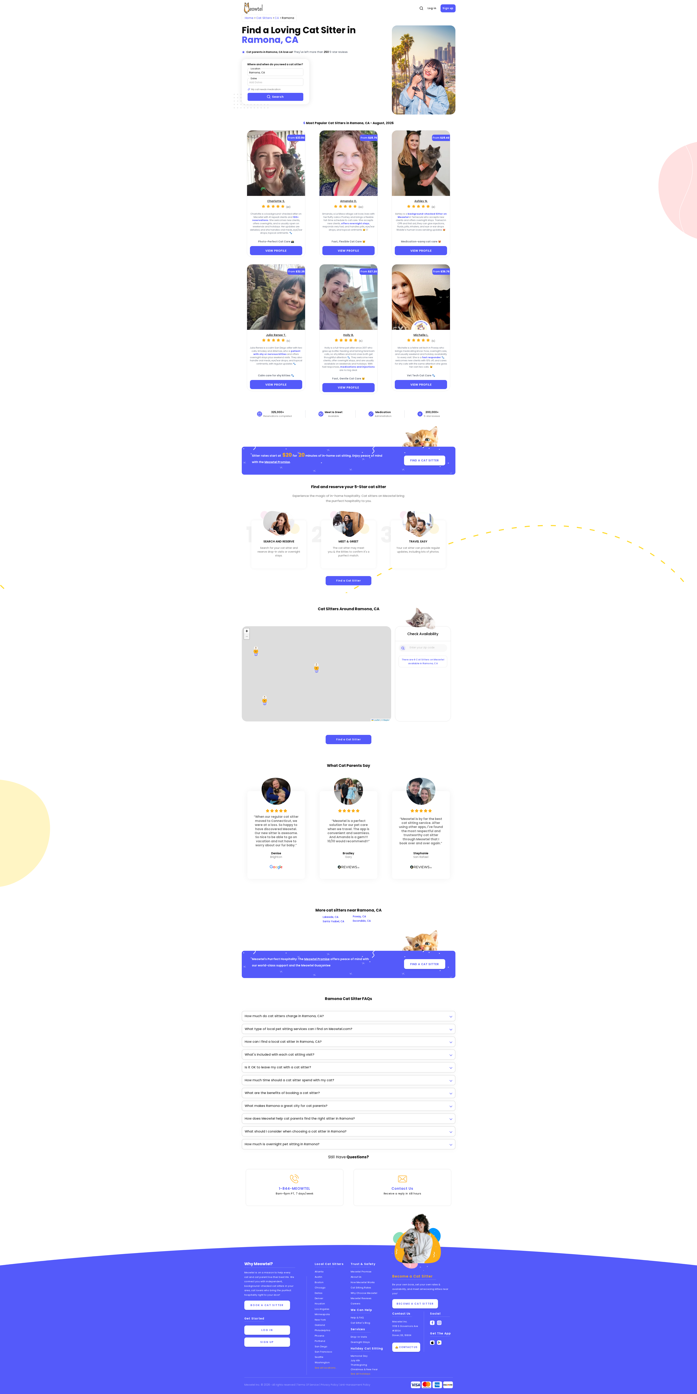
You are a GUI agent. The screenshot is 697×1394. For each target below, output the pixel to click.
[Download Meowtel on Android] (439, 1342)
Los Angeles (322, 1309)
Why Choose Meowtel (364, 1293)
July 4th (355, 1360)
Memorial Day (359, 1355)
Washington (322, 1362)
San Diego (321, 1346)
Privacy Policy (330, 1385)
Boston (319, 1282)
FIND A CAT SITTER (424, 460)
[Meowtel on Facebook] (432, 1323)
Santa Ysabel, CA (333, 921)
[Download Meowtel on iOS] (432, 1342)
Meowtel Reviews (361, 1298)
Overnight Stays (360, 1342)
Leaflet (376, 720)
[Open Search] (421, 8)
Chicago (320, 1287)
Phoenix (319, 1335)
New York (320, 1319)
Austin (318, 1276)
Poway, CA (359, 916)
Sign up (448, 8)
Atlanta (319, 1271)
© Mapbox (385, 720)
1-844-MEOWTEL (294, 1191)
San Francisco (323, 1351)
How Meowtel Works (363, 1282)
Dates (254, 78)
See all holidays (360, 1373)
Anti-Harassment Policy (355, 1385)
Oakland (320, 1325)
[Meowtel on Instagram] (439, 1323)
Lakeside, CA (330, 917)
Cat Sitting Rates (361, 1287)
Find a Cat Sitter (348, 580)
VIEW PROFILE (276, 251)
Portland (320, 1341)
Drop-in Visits (359, 1336)
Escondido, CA (362, 921)
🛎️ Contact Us (406, 1347)
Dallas (318, 1293)
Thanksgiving (359, 1364)
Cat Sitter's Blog (360, 1322)
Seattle (319, 1357)
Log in (432, 8)
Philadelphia (322, 1330)
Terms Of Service (308, 1385)
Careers (355, 1303)
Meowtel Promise (277, 462)
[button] (255, 651)
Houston (320, 1303)
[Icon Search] (403, 647)
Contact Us (402, 1191)
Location (255, 68)
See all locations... (326, 1367)
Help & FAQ (357, 1317)
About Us (356, 1276)
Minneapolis (322, 1314)
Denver (319, 1298)
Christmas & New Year (364, 1369)
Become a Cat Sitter (415, 1304)
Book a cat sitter (267, 1305)
